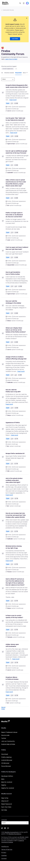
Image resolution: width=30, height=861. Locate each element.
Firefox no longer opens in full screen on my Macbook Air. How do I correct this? (14, 214)
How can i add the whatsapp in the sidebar (13, 302)
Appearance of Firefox (13, 422)
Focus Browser (6, 766)
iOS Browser (5, 763)
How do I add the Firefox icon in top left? (13, 390)
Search (20, 3)
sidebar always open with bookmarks (12, 645)
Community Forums (8, 10)
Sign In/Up (4, 798)
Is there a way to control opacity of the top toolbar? (14, 616)
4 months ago (17, 205)
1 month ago (17, 446)
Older (3, 709)
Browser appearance (20, 106)
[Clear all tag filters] (16, 69)
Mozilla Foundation (15, 834)
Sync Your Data (6, 807)
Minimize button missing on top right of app (14, 547)
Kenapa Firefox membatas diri (15, 453)
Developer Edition (7, 776)
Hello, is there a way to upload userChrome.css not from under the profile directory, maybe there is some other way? (16, 183)
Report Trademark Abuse (9, 732)
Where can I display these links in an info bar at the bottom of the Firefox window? (16, 330)
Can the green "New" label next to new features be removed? (15, 119)
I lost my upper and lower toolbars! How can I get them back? (17, 248)
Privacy (3, 852)
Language (4, 819)
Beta (2, 779)
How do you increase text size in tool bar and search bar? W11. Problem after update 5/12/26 (16, 515)
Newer (3, 707)
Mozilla (5, 721)
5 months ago (22, 172)
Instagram (8, 828)
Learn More (15, 38)
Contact (4, 858)
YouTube (5, 828)
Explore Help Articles (8, 744)
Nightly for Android (7, 788)
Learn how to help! (11, 59)
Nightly (3, 785)
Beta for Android (6, 782)
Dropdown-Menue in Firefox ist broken (12, 678)
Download (4, 754)
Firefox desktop (6, 757)
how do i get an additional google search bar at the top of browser (16, 152)
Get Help (4, 810)
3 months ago (19, 111)
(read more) (12, 100)
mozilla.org (5, 846)
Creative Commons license (12, 841)
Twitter (3, 738)
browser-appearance (8, 68)
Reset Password (6, 804)
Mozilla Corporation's (12, 832)
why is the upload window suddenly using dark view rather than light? (14, 480)
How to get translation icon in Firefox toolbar (13, 273)
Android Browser (6, 760)
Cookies (4, 855)
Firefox (9, 106)
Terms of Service (6, 849)
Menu (23, 3)
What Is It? (4, 801)
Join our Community (8, 741)
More (24, 72)
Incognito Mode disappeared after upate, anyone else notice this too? (17, 86)
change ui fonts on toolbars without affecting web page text (16, 358)
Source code (5, 735)
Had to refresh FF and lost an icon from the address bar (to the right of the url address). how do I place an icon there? (15, 582)
